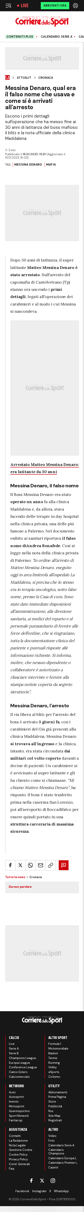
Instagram (39, 1191)
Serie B (14, 1053)
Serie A (14, 1048)
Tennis (52, 1058)
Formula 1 (54, 1044)
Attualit (24, 78)
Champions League (22, 1058)
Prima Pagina (57, 1097)
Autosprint (16, 1097)
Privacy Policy (18, 1159)
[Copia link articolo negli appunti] (51, 865)
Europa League (19, 1063)
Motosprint (16, 1106)
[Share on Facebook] (10, 865)
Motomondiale (58, 1048)
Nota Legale (17, 1145)
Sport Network (19, 1116)
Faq (11, 1168)
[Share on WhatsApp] (30, 865)
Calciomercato (19, 1077)
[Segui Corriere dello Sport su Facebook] (31, 1180)
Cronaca (45, 78)
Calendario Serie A (56, 37)
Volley (52, 1067)
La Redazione (18, 1141)
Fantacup (15, 1120)
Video (52, 1136)
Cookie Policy (18, 1154)
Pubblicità (55, 1106)
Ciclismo (54, 1077)
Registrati (55, 1120)
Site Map (54, 1116)
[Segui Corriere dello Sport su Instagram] (53, 1180)
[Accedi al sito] (76, 5)
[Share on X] (20, 865)
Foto (51, 1141)
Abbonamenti (57, 1092)
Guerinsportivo (19, 1111)
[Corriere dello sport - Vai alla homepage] (42, 21)
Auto (12, 1092)
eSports (53, 1072)
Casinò (53, 1167)
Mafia (51, 165)
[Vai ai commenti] (64, 865)
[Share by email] (40, 865)
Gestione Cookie (20, 1150)
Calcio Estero (18, 1072)
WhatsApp (61, 1191)
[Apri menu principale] (8, 5)
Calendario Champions (56, 1151)
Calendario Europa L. (62, 1158)
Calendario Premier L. (63, 1163)
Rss (50, 1111)
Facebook (22, 1191)
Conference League (23, 1067)
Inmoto (14, 1101)
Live (24, 5)
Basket (53, 1053)
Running (54, 1063)
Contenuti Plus (19, 37)
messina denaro (28, 165)
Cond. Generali (19, 1164)
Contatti (15, 1136)
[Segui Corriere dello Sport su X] (42, 1180)
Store (52, 1101)
